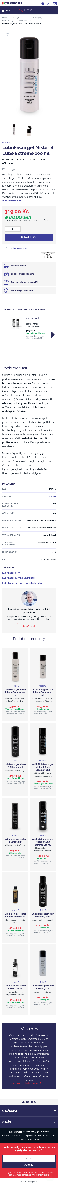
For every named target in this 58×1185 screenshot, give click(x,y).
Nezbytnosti (18, 17)
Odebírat (29, 1164)
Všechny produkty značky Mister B (29, 1083)
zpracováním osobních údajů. (35, 1175)
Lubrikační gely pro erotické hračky (22, 583)
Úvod (4, 17)
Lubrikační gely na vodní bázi (14, 20)
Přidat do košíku (29, 237)
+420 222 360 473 (17, 619)
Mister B (6, 142)
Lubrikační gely (35, 17)
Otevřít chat (29, 626)
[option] (29, 328)
